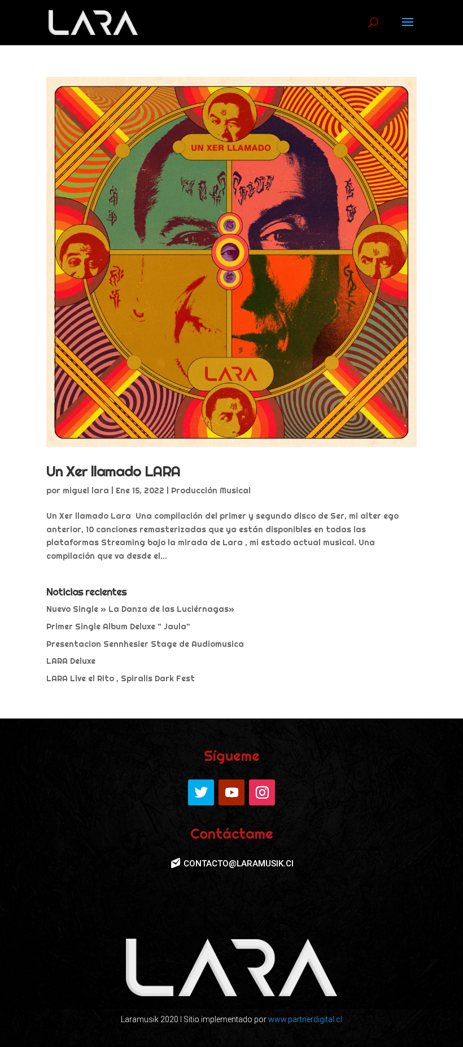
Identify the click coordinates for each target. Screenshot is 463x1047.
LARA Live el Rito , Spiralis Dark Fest (120, 678)
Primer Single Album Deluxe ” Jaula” (118, 626)
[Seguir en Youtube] (231, 792)
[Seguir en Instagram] (262, 792)
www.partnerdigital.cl (305, 1019)
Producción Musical (211, 490)
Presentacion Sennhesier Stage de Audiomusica (145, 644)
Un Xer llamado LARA (113, 471)
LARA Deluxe (70, 661)
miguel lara (86, 490)
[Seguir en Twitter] (201, 792)
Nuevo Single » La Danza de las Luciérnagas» (140, 609)
